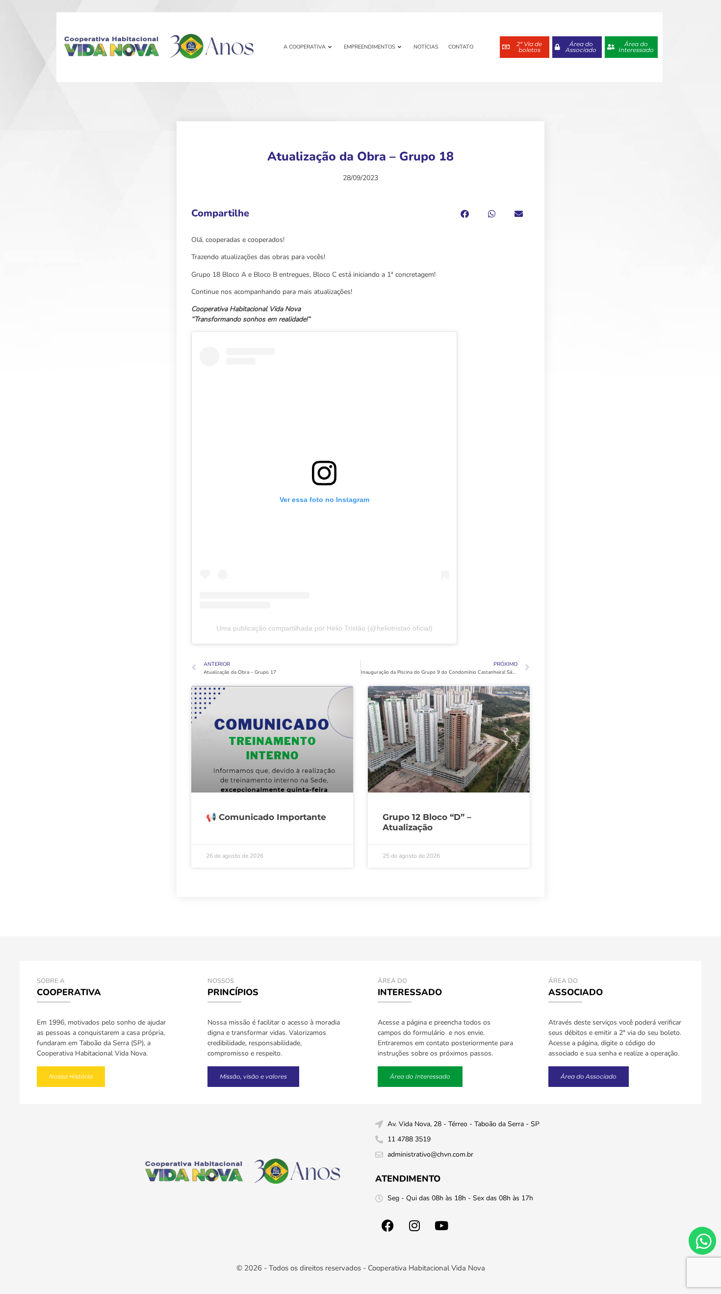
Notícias (425, 47)
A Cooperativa (304, 47)
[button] (465, 214)
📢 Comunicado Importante (266, 817)
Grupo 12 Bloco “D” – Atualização (427, 822)
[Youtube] (441, 1225)
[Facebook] (387, 1225)
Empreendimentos (369, 47)
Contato (460, 47)
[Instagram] (414, 1225)
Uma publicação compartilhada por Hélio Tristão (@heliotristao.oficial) (324, 628)
